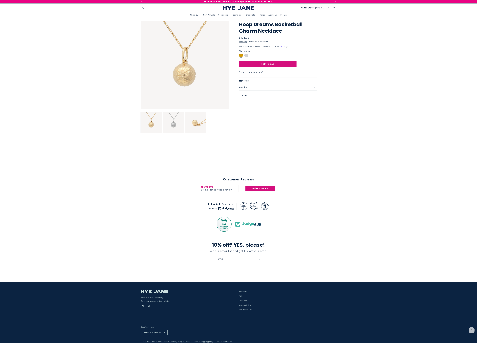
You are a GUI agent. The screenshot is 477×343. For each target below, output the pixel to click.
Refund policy (163, 342)
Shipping (243, 42)
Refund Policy (245, 309)
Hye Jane (151, 342)
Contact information (224, 342)
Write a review (260, 188)
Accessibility (245, 305)
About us (243, 291)
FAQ (241, 296)
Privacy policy (176, 342)
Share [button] (244, 95)
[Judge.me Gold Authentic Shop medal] (254, 206)
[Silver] (246, 55)
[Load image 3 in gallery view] (195, 122)
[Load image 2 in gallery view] (173, 122)
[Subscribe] (259, 259)
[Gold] (241, 55)
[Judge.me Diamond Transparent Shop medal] (244, 206)
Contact (243, 300)
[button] (143, 8)
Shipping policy (207, 342)
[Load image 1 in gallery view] (151, 122)
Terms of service (191, 342)
